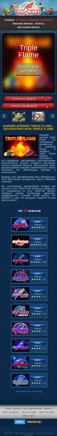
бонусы (17, 409)
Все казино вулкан (29, 27)
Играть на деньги (10, 412)
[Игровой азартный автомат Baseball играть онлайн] (19, 116)
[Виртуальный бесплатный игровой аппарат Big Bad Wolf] (38, 116)
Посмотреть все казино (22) (29, 391)
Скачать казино (29, 412)
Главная (9, 20)
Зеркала (48, 409)
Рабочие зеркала (23, 24)
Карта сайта (28, 416)
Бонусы (39, 24)
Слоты (8, 409)
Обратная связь (47, 412)
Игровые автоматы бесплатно (34, 20)
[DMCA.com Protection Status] (28, 420)
